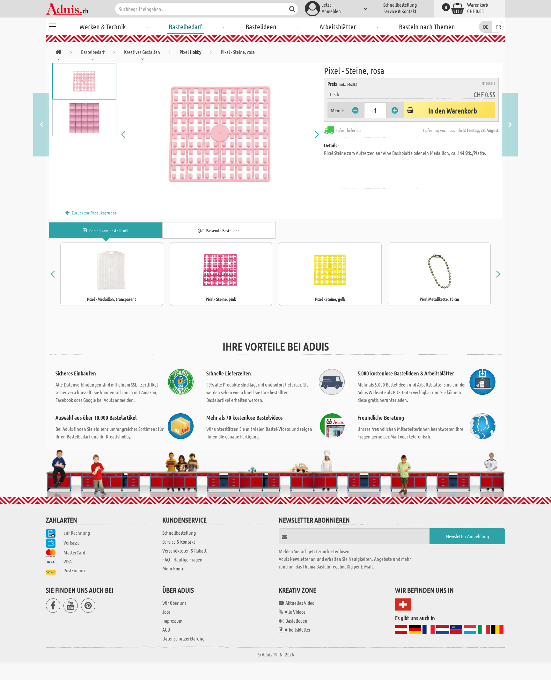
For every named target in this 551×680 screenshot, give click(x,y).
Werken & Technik (102, 26)
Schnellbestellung (400, 5)
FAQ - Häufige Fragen (182, 559)
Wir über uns (174, 603)
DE (485, 27)
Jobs (166, 612)
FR (498, 27)
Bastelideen (261, 26)
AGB (166, 629)
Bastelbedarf (185, 26)
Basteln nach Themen (427, 26)
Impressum (172, 621)
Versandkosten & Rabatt (184, 550)
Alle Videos (295, 612)
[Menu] (52, 25)
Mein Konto (173, 568)
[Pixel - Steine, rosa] (220, 134)
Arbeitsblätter (338, 26)
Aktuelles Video (299, 603)
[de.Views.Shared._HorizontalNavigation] (58, 53)
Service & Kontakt (400, 11)
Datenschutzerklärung (183, 638)
